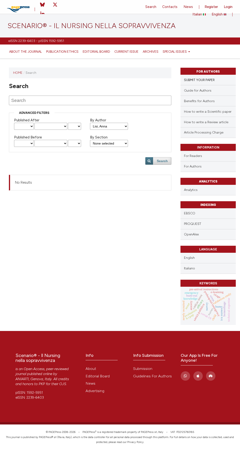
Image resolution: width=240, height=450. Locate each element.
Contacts (169, 7)
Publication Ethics (62, 51)
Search (150, 7)
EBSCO (189, 213)
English (218, 14)
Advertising (95, 391)
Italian (197, 14)
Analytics (191, 190)
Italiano (189, 268)
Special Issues (175, 51)
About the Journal (25, 51)
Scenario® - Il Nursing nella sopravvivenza (92, 26)
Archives (150, 51)
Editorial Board (96, 51)
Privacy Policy (135, 442)
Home (17, 72)
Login (228, 7)
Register (211, 7)
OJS (62, 384)
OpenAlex (191, 234)
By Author (98, 120)
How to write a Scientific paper (208, 112)
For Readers (193, 156)
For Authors (193, 166)
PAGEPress (88, 432)
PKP (42, 384)
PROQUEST (192, 224)
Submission (142, 368)
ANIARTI (22, 379)
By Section (99, 137)
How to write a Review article (206, 122)
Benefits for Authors (199, 101)
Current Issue (126, 51)
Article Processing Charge (203, 132)
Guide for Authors (197, 91)
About (91, 368)
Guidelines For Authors (152, 376)
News (188, 7)
